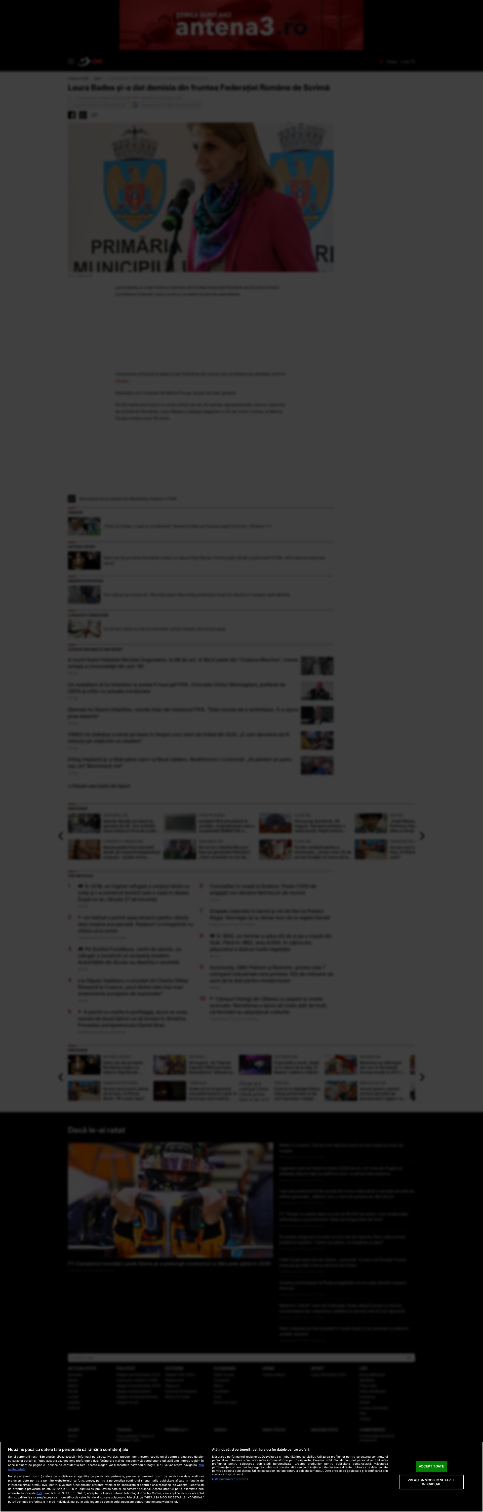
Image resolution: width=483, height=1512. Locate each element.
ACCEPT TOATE (431, 1466)
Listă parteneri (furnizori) (230, 1479)
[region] (241, 1477)
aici (39, 1493)
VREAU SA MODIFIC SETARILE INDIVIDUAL (431, 1482)
